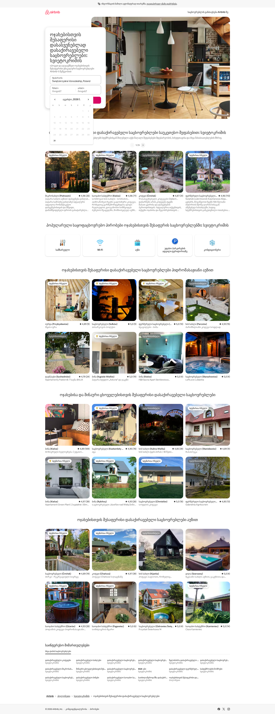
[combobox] (75, 81)
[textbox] (62, 91)
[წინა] (132, 145)
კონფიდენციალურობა (76, 709)
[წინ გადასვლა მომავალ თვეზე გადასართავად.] (88, 99)
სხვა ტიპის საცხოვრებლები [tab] (58, 651)
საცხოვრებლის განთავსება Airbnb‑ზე (208, 12)
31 (55, 140)
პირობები (94, 709)
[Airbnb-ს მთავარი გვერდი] (52, 12)
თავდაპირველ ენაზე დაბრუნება (162, 3)
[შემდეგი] (143, 145)
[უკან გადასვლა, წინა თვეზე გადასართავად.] (55, 99)
